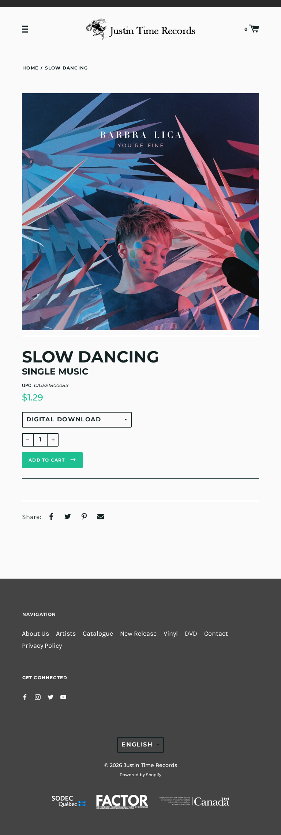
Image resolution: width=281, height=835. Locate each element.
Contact (216, 633)
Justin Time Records (150, 765)
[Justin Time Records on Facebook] (25, 696)
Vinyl (171, 633)
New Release (138, 633)
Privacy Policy (42, 646)
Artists (66, 633)
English (137, 744)
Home (30, 68)
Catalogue (98, 633)
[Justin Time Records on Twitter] (50, 696)
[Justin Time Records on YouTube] (63, 696)
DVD (191, 633)
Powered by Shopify (140, 774)
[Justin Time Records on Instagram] (38, 696)
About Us (35, 633)
